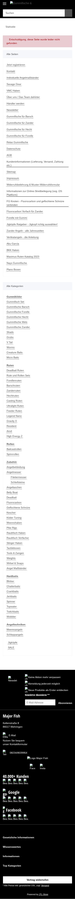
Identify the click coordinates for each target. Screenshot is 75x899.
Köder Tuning (14, 517)
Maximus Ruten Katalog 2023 (23, 256)
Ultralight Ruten (15, 405)
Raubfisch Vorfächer (18, 538)
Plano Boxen (14, 269)
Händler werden (15, 103)
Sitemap (11, 171)
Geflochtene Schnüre (18, 507)
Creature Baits (14, 352)
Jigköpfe (12, 642)
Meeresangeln (14, 629)
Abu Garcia (13, 243)
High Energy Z (14, 436)
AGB (9, 155)
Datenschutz (13, 148)
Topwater (12, 606)
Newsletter (12, 110)
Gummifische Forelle (18, 311)
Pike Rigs (12, 527)
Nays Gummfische (17, 263)
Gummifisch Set (15, 301)
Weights (11, 558)
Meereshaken (14, 522)
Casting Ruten (14, 400)
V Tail (10, 342)
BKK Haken (13, 250)
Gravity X (12, 421)
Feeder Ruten (14, 410)
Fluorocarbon (14, 502)
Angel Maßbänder (17, 568)
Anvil (9, 431)
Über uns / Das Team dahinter (23, 97)
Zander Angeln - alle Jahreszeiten (25, 230)
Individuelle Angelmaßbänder (23, 77)
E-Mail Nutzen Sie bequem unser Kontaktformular (15, 740)
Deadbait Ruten (15, 370)
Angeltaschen (14, 487)
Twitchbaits (13, 611)
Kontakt (11, 71)
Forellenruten (14, 380)
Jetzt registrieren (16, 64)
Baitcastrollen (14, 449)
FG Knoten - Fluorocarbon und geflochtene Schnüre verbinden (35, 203)
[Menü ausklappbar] (4, 2)
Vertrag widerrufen (37, 879)
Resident (11, 426)
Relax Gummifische (17, 142)
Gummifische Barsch (18, 306)
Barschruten (13, 385)
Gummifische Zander (18, 327)
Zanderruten (13, 390)
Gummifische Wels (17, 322)
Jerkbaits (12, 596)
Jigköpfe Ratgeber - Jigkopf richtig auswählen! (32, 224)
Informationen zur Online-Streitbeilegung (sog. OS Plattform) (34, 193)
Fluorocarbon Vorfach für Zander (25, 211)
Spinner (11, 601)
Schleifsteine (18, 482)
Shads (10, 332)
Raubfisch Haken (16, 532)
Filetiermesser (19, 477)
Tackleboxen (13, 548)
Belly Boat (12, 492)
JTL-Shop (43, 894)
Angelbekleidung (16, 467)
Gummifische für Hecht (19, 129)
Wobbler (11, 616)
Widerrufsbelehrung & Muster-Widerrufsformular (33, 184)
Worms (10, 347)
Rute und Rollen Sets (18, 375)
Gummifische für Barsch (20, 116)
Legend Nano (14, 416)
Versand (45, 885)
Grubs (10, 337)
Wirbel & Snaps (15, 563)
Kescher (11, 512)
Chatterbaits (13, 586)
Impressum (13, 178)
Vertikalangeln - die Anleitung (23, 237)
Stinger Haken (14, 543)
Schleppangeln (15, 634)
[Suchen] (68, 13)
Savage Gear (14, 84)
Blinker (10, 581)
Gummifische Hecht (17, 317)
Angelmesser (14, 472)
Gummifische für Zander (20, 122)
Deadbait (12, 497)
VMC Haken (13, 90)
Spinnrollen (13, 454)
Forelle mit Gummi (17, 217)
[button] (58, 4)
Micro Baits (13, 357)
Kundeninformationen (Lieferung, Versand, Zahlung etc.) (35, 163)
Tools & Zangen (15, 553)
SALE (11, 647)
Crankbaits (12, 591)
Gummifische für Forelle (20, 135)
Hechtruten (13, 395)
